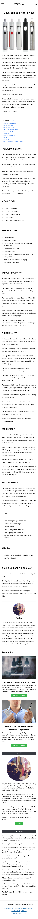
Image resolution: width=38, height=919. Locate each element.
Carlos (19, 618)
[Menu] (3, 4)
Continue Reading (19, 695)
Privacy (14, 913)
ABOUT (19, 824)
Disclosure (7, 909)
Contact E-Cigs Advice (19, 911)
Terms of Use (22, 913)
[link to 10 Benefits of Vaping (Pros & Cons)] (19, 667)
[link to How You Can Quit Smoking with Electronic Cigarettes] (19, 711)
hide (13, 120)
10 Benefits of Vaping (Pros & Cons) (19, 682)
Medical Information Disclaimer (22, 909)
